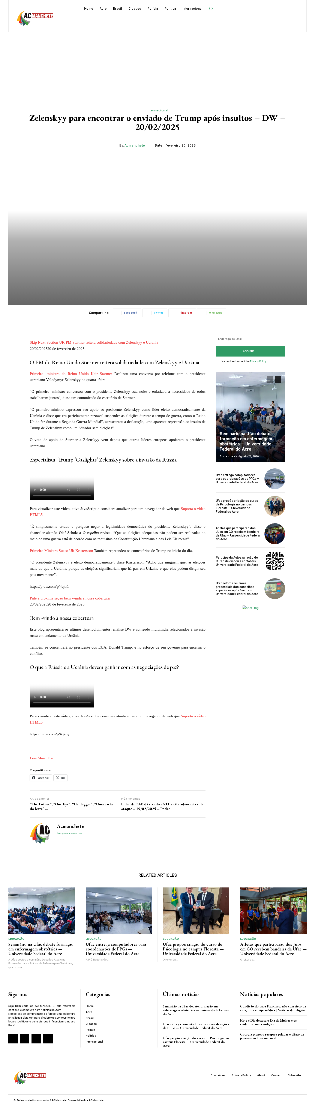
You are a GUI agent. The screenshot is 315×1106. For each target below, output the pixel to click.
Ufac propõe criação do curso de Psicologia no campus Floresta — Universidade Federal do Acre (237, 506)
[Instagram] (66, 840)
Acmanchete (134, 145)
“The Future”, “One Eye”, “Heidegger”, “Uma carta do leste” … (71, 806)
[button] (211, 8)
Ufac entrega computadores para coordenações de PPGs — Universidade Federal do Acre (238, 478)
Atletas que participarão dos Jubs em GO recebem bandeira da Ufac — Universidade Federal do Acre (238, 533)
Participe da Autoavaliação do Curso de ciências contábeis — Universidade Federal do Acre (237, 561)
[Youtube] (48, 1038)
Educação (16, 938)
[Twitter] (36, 1038)
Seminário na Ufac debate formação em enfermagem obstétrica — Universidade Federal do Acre (246, 441)
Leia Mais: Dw (41, 758)
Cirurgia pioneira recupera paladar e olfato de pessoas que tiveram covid (272, 1036)
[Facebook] (58, 840)
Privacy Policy (258, 361)
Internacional (157, 110)
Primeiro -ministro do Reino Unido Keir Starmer (71, 374)
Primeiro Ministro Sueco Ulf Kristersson (61, 551)
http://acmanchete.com (69, 833)
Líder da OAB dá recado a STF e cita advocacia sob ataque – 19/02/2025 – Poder (162, 806)
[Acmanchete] (40, 833)
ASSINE (248, 351)
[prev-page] (270, 379)
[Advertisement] (157, 64)
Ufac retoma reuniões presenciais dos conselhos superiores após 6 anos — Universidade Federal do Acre (237, 588)
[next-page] (278, 379)
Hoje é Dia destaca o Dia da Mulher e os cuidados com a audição (268, 1022)
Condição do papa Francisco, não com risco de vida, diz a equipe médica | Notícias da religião (273, 1008)
